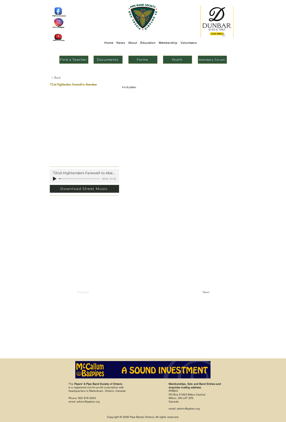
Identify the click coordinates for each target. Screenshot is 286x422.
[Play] (54, 179)
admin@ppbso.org (88, 401)
